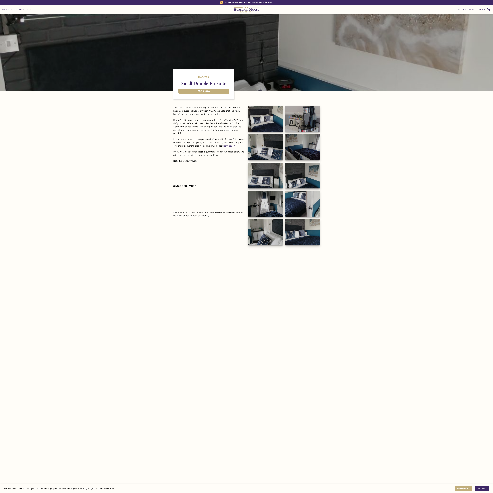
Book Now (7, 10)
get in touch (228, 145)
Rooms (18, 10)
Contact (481, 10)
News (471, 10)
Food (29, 10)
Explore (462, 10)
